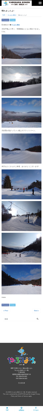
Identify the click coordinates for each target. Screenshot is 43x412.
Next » (36, 311)
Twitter (13, 20)
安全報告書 (21, 383)
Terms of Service (23, 396)
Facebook (5, 20)
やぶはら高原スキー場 (18, 392)
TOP (7, 410)
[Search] (37, 319)
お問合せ (21, 410)
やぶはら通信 (15, 25)
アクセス (36, 410)
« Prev (5, 311)
